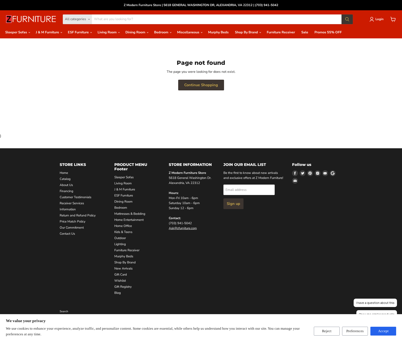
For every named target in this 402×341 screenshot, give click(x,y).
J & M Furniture (48, 32)
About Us (66, 185)
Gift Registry (123, 287)
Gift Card (120, 274)
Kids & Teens (123, 232)
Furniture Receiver (281, 32)
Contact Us (67, 234)
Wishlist (120, 281)
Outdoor (120, 238)
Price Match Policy (72, 221)
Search (64, 311)
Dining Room (135, 32)
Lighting (120, 244)
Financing (66, 191)
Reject (326, 331)
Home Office (123, 226)
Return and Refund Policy (78, 215)
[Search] (347, 19)
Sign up (233, 203)
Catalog (65, 179)
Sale (304, 32)
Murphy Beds (218, 32)
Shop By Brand (247, 32)
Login (379, 19)
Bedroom (161, 32)
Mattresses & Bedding (129, 214)
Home (64, 173)
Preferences (355, 331)
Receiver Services (72, 203)
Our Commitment (72, 227)
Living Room (107, 32)
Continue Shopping (201, 84)
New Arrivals (123, 268)
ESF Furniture (79, 32)
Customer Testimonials (75, 197)
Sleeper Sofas (16, 32)
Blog (117, 293)
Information (68, 209)
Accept (383, 331)
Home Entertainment (129, 220)
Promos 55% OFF (328, 32)
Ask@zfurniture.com (183, 228)
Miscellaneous (188, 32)
